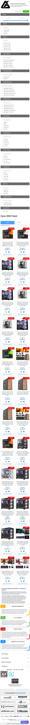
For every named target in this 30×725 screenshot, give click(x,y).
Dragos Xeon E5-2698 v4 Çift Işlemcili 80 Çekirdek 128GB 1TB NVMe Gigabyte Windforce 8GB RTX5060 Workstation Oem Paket (7, 544)
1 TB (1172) (5, 144)
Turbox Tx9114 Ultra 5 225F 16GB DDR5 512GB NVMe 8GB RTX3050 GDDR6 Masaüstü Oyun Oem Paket (7, 333)
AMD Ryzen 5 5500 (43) (8, 65)
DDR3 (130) (5, 193)
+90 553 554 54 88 (18, 669)
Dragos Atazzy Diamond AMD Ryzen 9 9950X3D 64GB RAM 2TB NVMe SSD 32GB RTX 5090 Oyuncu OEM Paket (22, 244)
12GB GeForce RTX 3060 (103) (9, 93)
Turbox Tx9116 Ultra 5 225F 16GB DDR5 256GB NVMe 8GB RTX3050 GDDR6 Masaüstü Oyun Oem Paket (7, 274)
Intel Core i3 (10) (6, 43)
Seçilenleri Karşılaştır (5, 225)
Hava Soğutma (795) (7, 204)
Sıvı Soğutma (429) (7, 202)
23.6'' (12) (5, 157)
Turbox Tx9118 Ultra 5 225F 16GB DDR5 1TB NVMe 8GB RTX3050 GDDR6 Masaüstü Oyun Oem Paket (22, 333)
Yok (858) (5, 156)
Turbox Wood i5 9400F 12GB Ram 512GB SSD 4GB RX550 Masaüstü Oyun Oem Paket (22, 393)
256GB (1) (5, 122)
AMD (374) (5, 78)
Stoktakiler (25, 225)
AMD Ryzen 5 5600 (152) (8, 66)
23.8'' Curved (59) (6, 162)
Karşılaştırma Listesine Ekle (6, 252)
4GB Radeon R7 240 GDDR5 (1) (9, 110)
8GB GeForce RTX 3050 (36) (8, 95)
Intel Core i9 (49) (6, 48)
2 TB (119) (5, 145)
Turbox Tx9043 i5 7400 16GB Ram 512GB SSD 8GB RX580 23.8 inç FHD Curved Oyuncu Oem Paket (22, 543)
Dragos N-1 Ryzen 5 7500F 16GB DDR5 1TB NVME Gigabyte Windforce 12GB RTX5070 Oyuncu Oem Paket (7, 244)
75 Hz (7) (5, 173)
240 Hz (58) (5, 176)
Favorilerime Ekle (9, 252)
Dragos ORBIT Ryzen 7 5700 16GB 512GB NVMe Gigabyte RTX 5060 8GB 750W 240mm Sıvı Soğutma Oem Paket (7, 483)
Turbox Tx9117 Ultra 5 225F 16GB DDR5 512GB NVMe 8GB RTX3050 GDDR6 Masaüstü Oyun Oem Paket (7, 304)
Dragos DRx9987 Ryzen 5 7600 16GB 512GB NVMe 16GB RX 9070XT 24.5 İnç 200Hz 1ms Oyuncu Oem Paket (22, 573)
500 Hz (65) (5, 179)
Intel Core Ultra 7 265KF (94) (8, 60)
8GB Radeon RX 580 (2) (8, 88)
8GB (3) (5, 123)
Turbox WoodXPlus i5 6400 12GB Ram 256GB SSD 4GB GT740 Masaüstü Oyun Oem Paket (7, 423)
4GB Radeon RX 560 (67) (8, 106)
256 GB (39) (5, 140)
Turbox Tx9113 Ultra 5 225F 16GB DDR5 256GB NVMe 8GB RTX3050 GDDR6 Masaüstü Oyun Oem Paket (22, 274)
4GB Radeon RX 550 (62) (8, 108)
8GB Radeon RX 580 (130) (8, 105)
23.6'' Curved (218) (7, 159)
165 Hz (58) (5, 174)
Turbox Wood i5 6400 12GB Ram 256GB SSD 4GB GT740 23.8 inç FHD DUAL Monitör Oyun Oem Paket (22, 363)
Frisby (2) (5, 33)
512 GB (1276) (6, 142)
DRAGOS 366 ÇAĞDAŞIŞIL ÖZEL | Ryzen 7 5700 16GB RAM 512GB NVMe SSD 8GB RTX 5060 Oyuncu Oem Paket (22, 453)
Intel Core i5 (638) (7, 44)
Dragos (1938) (6, 30)
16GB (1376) (6, 125)
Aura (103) (5, 211)
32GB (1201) (6, 127)
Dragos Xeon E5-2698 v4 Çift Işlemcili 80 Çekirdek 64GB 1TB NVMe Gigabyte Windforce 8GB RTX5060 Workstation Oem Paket (7, 514)
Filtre (7, 222)
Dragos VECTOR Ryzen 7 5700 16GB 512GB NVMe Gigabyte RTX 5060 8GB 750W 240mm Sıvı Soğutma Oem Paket (23, 483)
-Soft (7, 723)
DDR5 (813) (5, 190)
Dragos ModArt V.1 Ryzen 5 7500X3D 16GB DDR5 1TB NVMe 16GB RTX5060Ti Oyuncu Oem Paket (7, 363)
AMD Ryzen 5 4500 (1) (7, 63)
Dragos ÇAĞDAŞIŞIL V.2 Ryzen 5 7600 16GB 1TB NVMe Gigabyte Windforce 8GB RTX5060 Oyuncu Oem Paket (7, 453)
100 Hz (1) (5, 178)
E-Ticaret (11, 723)
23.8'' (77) (5, 161)
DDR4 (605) (5, 191)
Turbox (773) (5, 31)
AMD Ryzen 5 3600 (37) (8, 61)
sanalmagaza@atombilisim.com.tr (15, 684)
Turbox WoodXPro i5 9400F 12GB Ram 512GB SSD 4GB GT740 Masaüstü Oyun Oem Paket (7, 393)
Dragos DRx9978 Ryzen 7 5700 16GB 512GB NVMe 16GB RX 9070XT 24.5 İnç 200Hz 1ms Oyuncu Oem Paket (7, 573)
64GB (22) (5, 129)
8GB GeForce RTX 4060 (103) (9, 91)
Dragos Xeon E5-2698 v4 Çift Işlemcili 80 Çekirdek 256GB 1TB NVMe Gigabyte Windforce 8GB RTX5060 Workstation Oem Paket (22, 514)
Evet (26, 11)
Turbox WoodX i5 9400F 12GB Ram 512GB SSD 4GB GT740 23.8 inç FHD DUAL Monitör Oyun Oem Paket (22, 423)
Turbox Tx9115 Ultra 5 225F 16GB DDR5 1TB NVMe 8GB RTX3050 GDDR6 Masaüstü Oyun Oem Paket (22, 304)
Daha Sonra (18, 11)
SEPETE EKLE (7, 254)
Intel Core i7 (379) (7, 46)
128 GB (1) (5, 139)
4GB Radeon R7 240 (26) (8, 112)
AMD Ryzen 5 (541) (7, 49)
